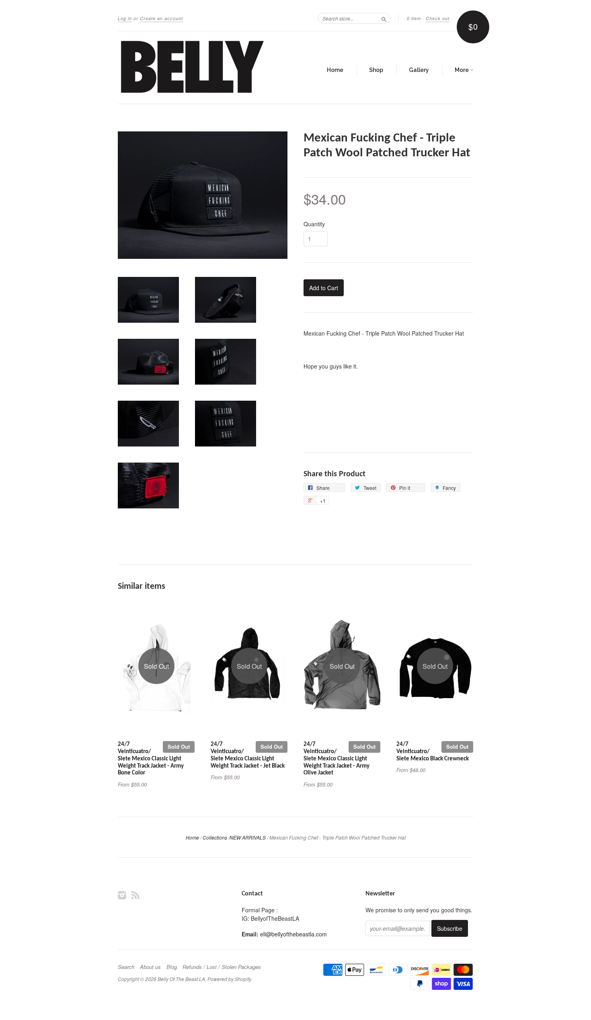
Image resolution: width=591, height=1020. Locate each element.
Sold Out (179, 746)
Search (126, 967)
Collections (215, 837)
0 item (414, 18)
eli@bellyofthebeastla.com (293, 934)
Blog (171, 967)
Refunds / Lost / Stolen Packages (222, 967)
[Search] (384, 18)
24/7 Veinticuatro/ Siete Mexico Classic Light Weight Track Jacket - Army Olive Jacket (336, 758)
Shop (376, 70)
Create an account (161, 18)
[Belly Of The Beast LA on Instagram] (122, 894)
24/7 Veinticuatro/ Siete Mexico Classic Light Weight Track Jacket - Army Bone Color (151, 758)
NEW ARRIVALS (248, 837)
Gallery (419, 70)
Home (335, 70)
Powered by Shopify (229, 978)
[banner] (192, 67)
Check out (437, 18)
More (462, 70)
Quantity (314, 223)
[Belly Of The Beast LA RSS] (135, 894)
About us (150, 967)
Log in (125, 18)
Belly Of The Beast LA (181, 978)
